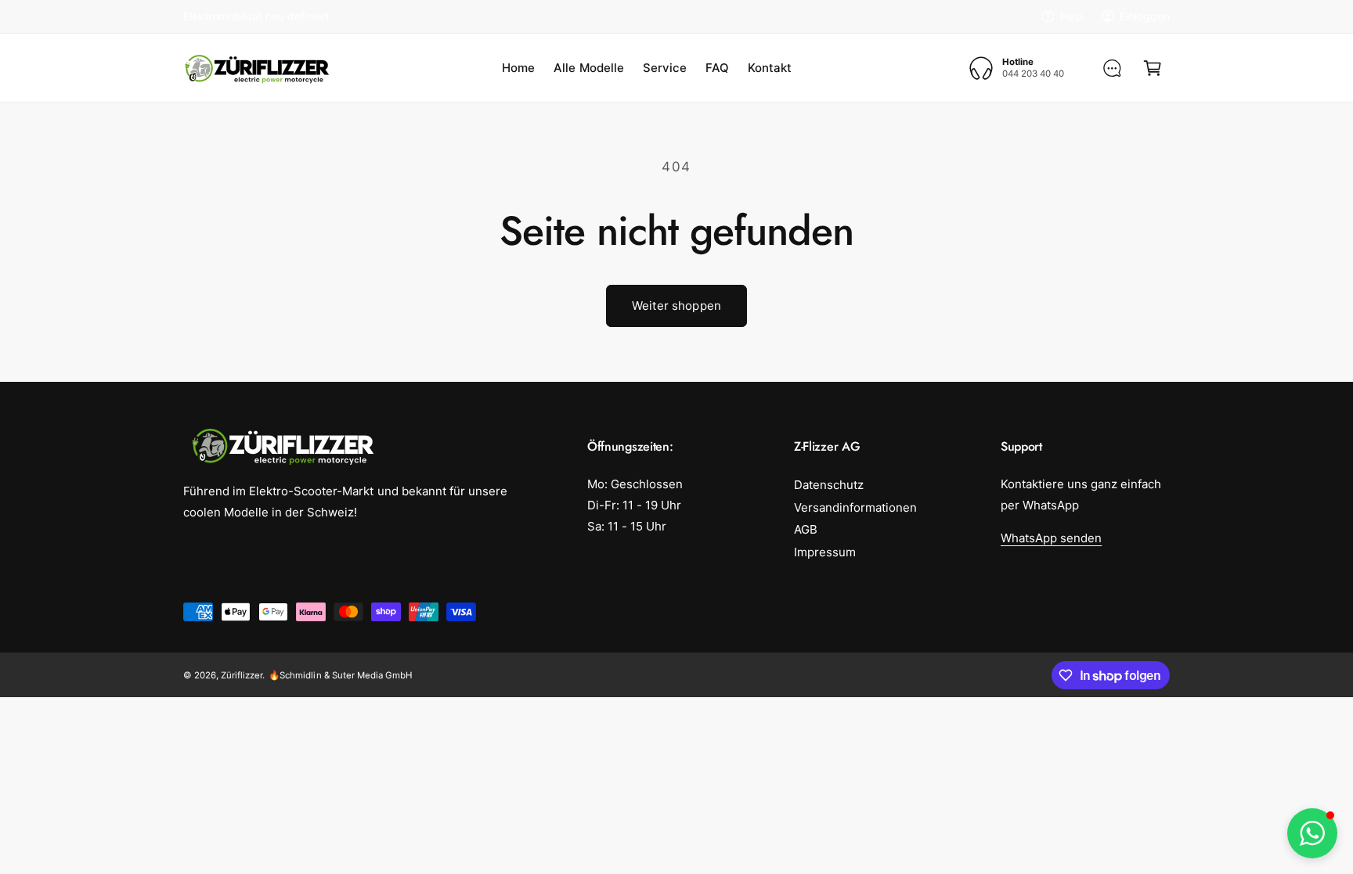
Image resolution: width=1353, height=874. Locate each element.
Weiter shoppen (676, 305)
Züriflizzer (241, 675)
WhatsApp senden (1051, 538)
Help (1072, 16)
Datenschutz (829, 484)
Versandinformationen (855, 507)
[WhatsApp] (1111, 68)
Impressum (825, 552)
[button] (1152, 68)
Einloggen (1145, 16)
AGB (805, 529)
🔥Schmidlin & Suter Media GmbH (340, 675)
